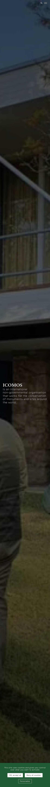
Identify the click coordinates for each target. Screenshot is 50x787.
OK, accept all (15, 775)
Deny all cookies (34, 775)
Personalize (25, 781)
